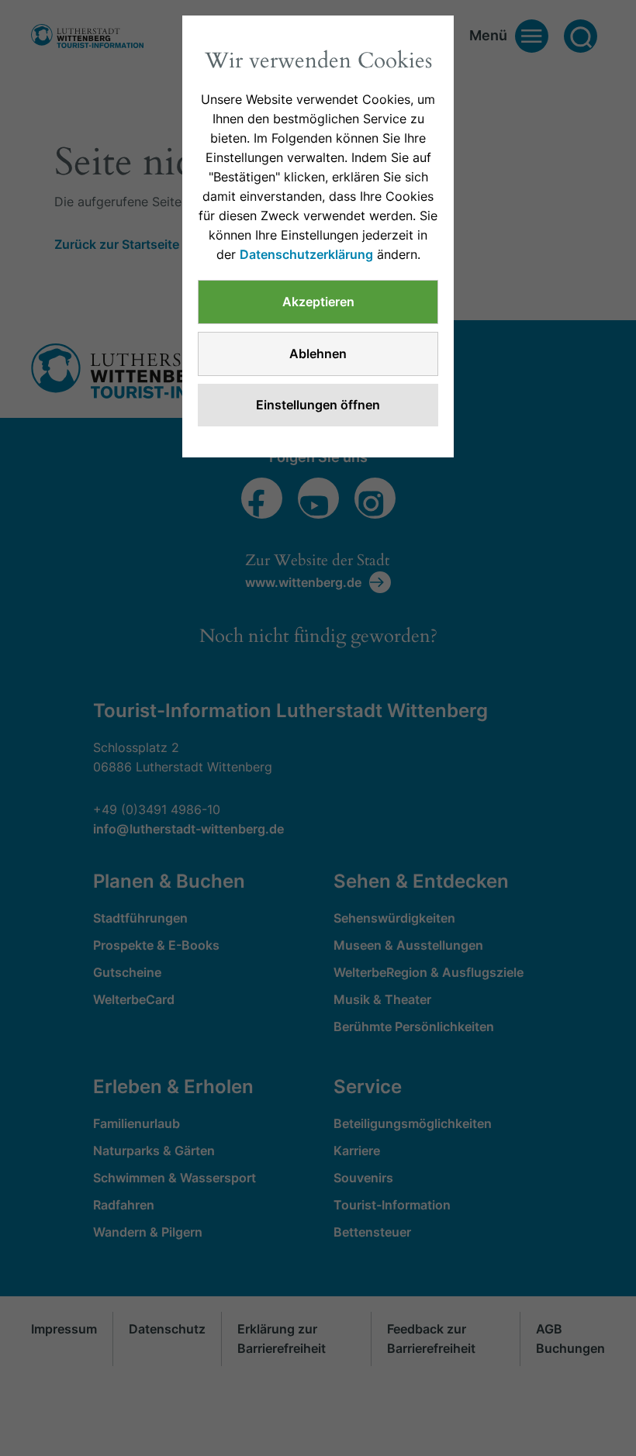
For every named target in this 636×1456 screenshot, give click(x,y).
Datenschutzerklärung (306, 254)
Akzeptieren (318, 301)
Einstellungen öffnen (318, 404)
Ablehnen (318, 353)
